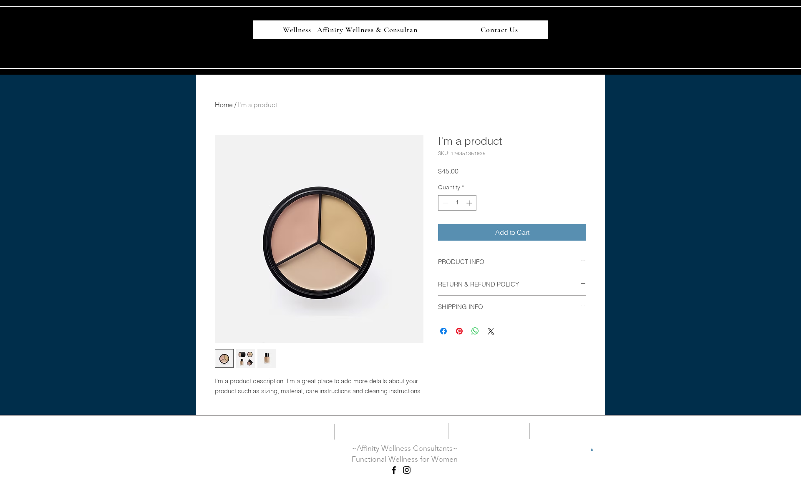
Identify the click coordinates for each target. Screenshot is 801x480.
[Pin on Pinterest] (459, 331)
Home (224, 105)
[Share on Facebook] (443, 331)
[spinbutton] (457, 203)
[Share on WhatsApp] (475, 331)
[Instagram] (407, 470)
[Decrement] (444, 203)
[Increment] (470, 203)
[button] (592, 449)
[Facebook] (394, 470)
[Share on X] (491, 331)
